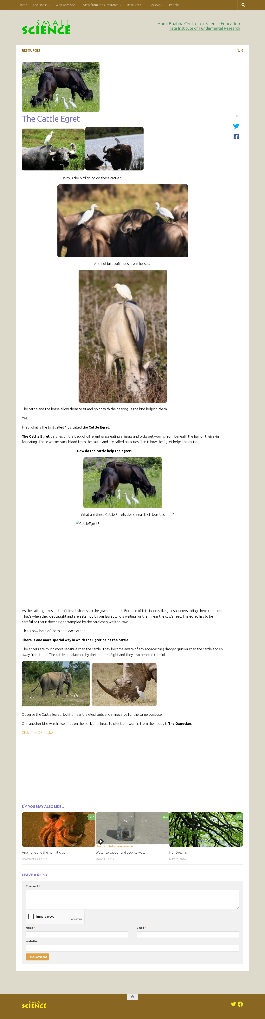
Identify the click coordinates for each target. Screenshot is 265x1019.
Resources (134, 5)
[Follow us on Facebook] (240, 1004)
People (174, 5)
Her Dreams (178, 852)
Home (23, 5)
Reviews (155, 5)
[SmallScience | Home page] (46, 27)
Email (141, 927)
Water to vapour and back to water (121, 852)
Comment (33, 886)
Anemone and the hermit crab (44, 852)
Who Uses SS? (65, 5)
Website (31, 941)
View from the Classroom (101, 5)
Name (30, 927)
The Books (40, 5)
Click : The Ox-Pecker (38, 732)
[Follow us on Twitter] (233, 1004)
